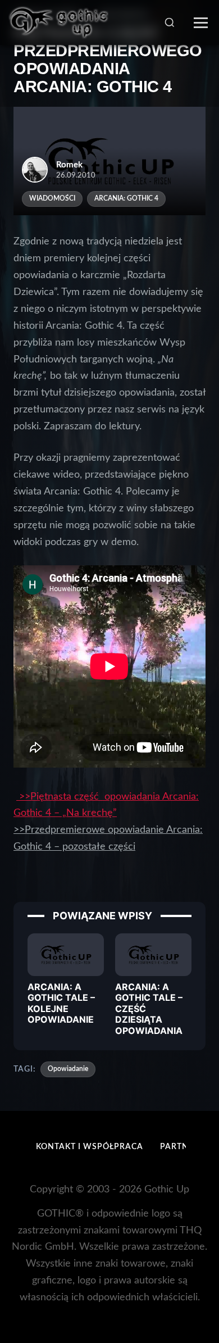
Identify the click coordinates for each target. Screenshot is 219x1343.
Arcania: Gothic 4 (126, 198)
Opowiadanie (68, 1068)
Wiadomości (52, 198)
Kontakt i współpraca (89, 1147)
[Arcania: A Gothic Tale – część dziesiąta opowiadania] (153, 954)
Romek (69, 165)
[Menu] (201, 23)
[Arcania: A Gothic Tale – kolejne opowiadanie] (66, 954)
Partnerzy (185, 1147)
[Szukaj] (169, 22)
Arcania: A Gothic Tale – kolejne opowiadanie (61, 1003)
